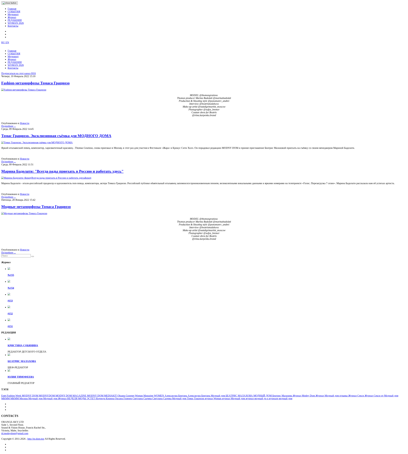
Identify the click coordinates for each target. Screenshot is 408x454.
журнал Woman (213, 398)
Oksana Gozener (126, 395)
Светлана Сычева (142, 398)
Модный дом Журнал (55, 398)
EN (7, 42)
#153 (10, 300)
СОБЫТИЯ (14, 11)
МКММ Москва (19, 398)
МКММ (5, 398)
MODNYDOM (47, 395)
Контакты (13, 26)
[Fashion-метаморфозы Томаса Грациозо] (23, 89)
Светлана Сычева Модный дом (169, 398)
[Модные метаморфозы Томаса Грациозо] (24, 213)
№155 (11, 275)
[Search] (32, 256)
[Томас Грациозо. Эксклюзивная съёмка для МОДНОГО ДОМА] (37, 142)
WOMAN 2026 (16, 23)
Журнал (12, 17)
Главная (12, 8)
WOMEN (159, 395)
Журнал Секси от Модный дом (381, 395)
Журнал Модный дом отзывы (332, 395)
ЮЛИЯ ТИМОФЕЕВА (21, 376)
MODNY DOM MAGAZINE (71, 395)
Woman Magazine (144, 395)
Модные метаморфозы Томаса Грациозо (36, 207)
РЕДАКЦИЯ (15, 20)
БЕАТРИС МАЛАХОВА (22, 361)
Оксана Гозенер (124, 398)
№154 (11, 288)
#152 (10, 313)
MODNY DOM (30, 395)
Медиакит (13, 14)
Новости (24, 123)
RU (3, 42)
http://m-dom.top (35, 438)
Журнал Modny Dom (304, 395)
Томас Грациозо (196, 398)
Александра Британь (176, 395)
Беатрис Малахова (282, 395)
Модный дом (35, 398)
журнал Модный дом (234, 398)
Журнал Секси (356, 395)
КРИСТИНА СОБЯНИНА (23, 345)
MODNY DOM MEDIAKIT (102, 395)
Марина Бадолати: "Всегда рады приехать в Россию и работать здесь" (62, 171)
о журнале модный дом (279, 398)
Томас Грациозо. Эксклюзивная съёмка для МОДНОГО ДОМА (56, 136)
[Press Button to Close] (9, 3)
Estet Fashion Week (11, 395)
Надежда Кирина (105, 398)
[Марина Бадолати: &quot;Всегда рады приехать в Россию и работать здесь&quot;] (46, 178)
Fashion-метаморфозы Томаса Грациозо (35, 83)
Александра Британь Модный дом (207, 395)
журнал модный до (256, 398)
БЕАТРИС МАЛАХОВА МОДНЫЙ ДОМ (249, 395)
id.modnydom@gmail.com (14, 433)
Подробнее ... (8, 126)
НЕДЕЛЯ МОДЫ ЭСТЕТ (81, 398)
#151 (10, 326)
